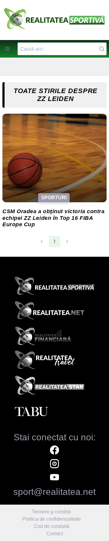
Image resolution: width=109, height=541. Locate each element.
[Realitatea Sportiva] (54, 287)
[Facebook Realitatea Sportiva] (54, 451)
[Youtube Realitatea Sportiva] (54, 478)
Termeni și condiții (51, 511)
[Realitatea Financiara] (54, 337)
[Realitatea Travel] (54, 362)
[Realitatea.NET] (54, 312)
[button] (7, 49)
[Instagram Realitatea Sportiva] (54, 464)
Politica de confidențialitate (51, 519)
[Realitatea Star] (54, 387)
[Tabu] (54, 411)
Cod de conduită (51, 526)
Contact (54, 533)
